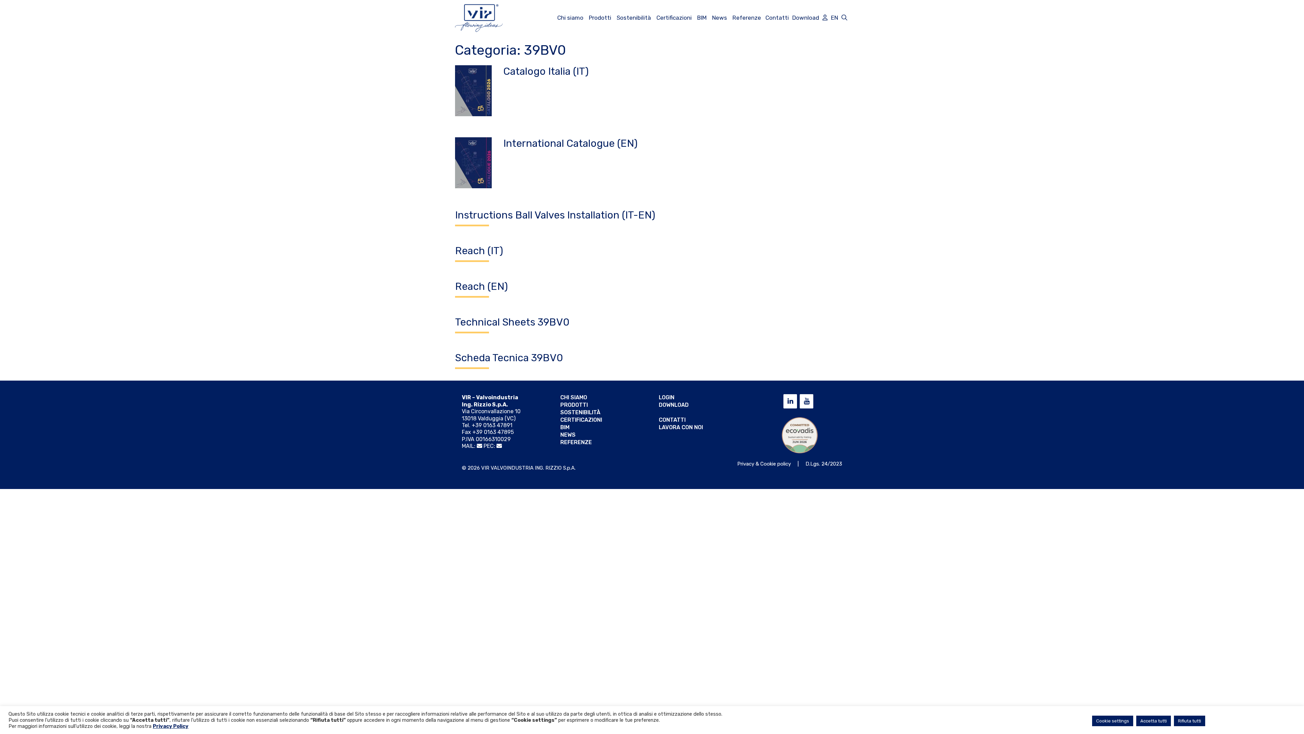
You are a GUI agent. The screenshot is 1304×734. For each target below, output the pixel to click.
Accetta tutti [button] (1153, 720)
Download (805, 17)
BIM (702, 17)
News (719, 17)
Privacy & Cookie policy (764, 464)
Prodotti (600, 17)
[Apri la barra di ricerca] (844, 17)
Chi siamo (570, 17)
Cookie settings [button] (1112, 720)
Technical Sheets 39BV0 (512, 322)
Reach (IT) (479, 251)
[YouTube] (806, 401)
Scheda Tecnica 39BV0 (509, 358)
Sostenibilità (634, 17)
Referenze (746, 17)
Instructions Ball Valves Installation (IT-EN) (555, 215)
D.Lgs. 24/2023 (823, 464)
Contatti (777, 17)
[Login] (825, 17)
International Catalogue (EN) (570, 143)
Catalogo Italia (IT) (546, 71)
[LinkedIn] (790, 401)
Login (666, 397)
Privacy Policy (170, 726)
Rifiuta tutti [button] (1189, 720)
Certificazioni (674, 17)
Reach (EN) (481, 286)
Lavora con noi (681, 427)
